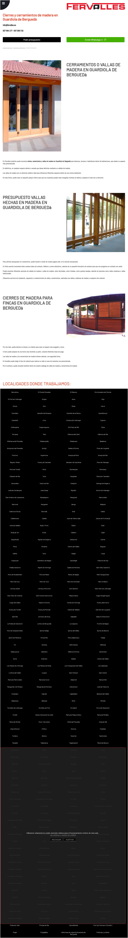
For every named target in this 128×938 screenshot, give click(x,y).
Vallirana (103, 645)
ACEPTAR (69, 840)
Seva (73, 399)
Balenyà (44, 701)
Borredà (44, 511)
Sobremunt (73, 687)
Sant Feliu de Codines (14, 596)
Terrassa (15, 434)
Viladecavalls (44, 441)
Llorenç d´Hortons (44, 589)
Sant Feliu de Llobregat (103, 589)
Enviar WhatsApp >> (94, 39)
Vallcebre (44, 652)
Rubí (102, 525)
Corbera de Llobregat (73, 420)
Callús (103, 511)
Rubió (74, 525)
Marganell (44, 504)
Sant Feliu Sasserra (103, 567)
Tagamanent (73, 743)
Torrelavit (73, 708)
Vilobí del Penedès (73, 722)
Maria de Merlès (14, 722)
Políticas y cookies (103, 932)
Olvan (73, 406)
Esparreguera (44, 427)
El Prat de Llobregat (15, 399)
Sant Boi (15, 617)
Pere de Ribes (44, 575)
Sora (44, 553)
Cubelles (103, 729)
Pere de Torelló (15, 469)
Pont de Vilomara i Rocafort (102, 925)
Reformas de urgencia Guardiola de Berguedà (73, 933)
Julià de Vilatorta (103, 687)
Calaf (103, 532)
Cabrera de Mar (103, 434)
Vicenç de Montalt (44, 610)
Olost (73, 701)
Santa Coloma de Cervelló (44, 715)
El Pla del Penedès (44, 392)
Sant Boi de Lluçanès (103, 610)
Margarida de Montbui (44, 687)
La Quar (44, 673)
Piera (15, 546)
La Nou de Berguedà (44, 624)
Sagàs (73, 553)
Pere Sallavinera (73, 638)
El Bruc (44, 729)
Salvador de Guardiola (73, 462)
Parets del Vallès (73, 546)
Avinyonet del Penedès (15, 448)
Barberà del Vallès (103, 694)
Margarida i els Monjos (15, 687)
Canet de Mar (44, 483)
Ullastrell (74, 680)
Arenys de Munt (73, 455)
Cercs (103, 406)
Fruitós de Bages (103, 624)
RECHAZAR (56, 840)
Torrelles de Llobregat (15, 708)
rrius (44, 420)
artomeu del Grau (44, 617)
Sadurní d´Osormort (103, 617)
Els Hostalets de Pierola (103, 392)
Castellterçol (102, 413)
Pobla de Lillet (15, 925)
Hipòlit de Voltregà (44, 567)
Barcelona (14, 392)
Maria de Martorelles (15, 680)
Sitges (44, 399)
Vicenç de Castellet (44, 462)
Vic (15, 645)
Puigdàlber (44, 932)
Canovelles (15, 483)
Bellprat (103, 504)
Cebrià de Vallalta (73, 610)
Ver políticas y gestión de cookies (63, 835)
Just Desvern (73, 589)
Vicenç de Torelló (15, 610)
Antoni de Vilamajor (103, 490)
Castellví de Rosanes (44, 413)
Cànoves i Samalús (102, 476)
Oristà (15, 406)
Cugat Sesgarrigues (103, 596)
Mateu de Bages (73, 575)
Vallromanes (73, 645)
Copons (103, 420)
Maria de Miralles (103, 715)
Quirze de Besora (103, 631)
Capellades (73, 694)
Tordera (15, 736)
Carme (103, 539)
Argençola (14, 561)
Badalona (103, 441)
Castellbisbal (73, 925)
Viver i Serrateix (44, 722)
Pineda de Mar (44, 925)
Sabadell (73, 617)
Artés (44, 532)
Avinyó (44, 448)
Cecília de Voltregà (73, 603)
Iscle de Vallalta (15, 525)
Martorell (15, 504)
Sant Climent (73, 673)
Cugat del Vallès (14, 603)
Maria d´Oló (103, 680)
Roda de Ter (15, 532)
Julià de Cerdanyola (15, 490)
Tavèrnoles (103, 736)
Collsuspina (15, 427)
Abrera (44, 736)
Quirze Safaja (44, 631)
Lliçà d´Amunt (15, 729)
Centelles (15, 413)
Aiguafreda (15, 539)
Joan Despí (44, 490)
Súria (15, 659)
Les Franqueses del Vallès (73, 666)
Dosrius (73, 729)
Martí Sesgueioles (103, 575)
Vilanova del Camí (74, 434)
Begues (103, 546)
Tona (44, 476)
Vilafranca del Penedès (15, 441)
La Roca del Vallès (15, 673)
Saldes (73, 659)
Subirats (44, 659)
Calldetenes (15, 518)
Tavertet (74, 736)
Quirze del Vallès (73, 631)
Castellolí (15, 420)
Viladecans (73, 441)
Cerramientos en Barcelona (19, 47)
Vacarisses (103, 652)
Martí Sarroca (15, 582)
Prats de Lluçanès (103, 448)
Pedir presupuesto (31, 39)
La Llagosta (73, 624)
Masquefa (73, 497)
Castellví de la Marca (73, 413)
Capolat (44, 694)
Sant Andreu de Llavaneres (15, 497)
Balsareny (15, 701)
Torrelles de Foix (44, 708)
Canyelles (73, 476)
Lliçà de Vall (103, 722)
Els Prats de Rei (73, 427)
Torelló (15, 715)
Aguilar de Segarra (44, 539)
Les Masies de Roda (44, 666)
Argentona (44, 455)
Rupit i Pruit (44, 525)
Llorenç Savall (15, 589)
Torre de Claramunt (103, 708)
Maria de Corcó (44, 680)
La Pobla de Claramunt (15, 624)
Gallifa (15, 553)
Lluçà (103, 553)
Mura (44, 469)
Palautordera (73, 596)
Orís (44, 406)
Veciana (44, 645)
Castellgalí (73, 561)
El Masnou (73, 392)
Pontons (15, 455)
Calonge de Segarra (103, 483)
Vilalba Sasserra (14, 567)
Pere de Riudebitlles (15, 575)
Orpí (103, 399)
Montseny (103, 469)
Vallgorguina (15, 652)
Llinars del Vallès (103, 659)
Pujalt (15, 932)
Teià (44, 434)
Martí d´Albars (103, 582)
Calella (44, 518)
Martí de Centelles (73, 582)
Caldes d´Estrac (73, 448)
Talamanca (44, 743)
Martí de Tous (44, 582)
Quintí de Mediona (15, 638)
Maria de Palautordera (73, 715)
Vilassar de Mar (15, 476)
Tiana (103, 427)
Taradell (15, 743)
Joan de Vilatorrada (73, 518)
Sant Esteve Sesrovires (44, 596)
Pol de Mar (44, 638)
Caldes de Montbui (73, 567)
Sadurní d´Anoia (44, 603)
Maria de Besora (102, 743)
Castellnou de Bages (44, 561)
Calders (73, 532)
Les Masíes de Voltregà (15, 666)
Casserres (73, 539)
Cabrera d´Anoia (14, 511)
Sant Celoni (103, 673)
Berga (73, 504)
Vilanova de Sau (102, 561)
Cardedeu (15, 694)
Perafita (44, 546)
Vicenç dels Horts (103, 603)
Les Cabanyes (103, 666)
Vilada (103, 638)
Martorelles (103, 497)
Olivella (102, 701)
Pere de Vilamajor (103, 462)
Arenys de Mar (103, 455)
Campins (74, 483)
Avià (73, 511)
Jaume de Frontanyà (103, 518)
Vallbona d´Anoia (73, 652)
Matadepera (44, 497)
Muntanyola (73, 469)
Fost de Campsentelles (15, 631)
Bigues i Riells (15, 462)
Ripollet (73, 490)
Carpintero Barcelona (7, 47)
